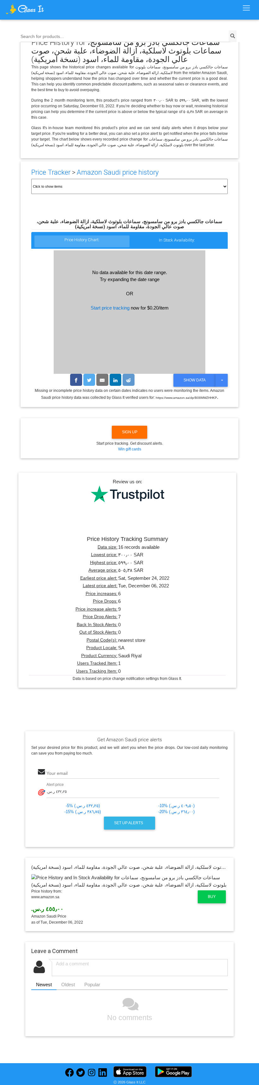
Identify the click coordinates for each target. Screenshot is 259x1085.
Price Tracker (50, 172)
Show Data (195, 380)
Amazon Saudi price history (118, 172)
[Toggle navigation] (246, 8)
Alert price (55, 784)
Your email (57, 773)
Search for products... (42, 36)
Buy (212, 896)
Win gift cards (129, 449)
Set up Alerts (129, 823)
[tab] (82, 241)
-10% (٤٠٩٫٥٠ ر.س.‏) (176, 805)
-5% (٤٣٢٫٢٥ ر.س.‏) (83, 805)
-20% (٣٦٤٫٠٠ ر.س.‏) (176, 811)
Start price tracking (110, 307)
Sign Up (129, 432)
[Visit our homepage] (36, 9)
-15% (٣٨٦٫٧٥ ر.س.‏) (82, 811)
